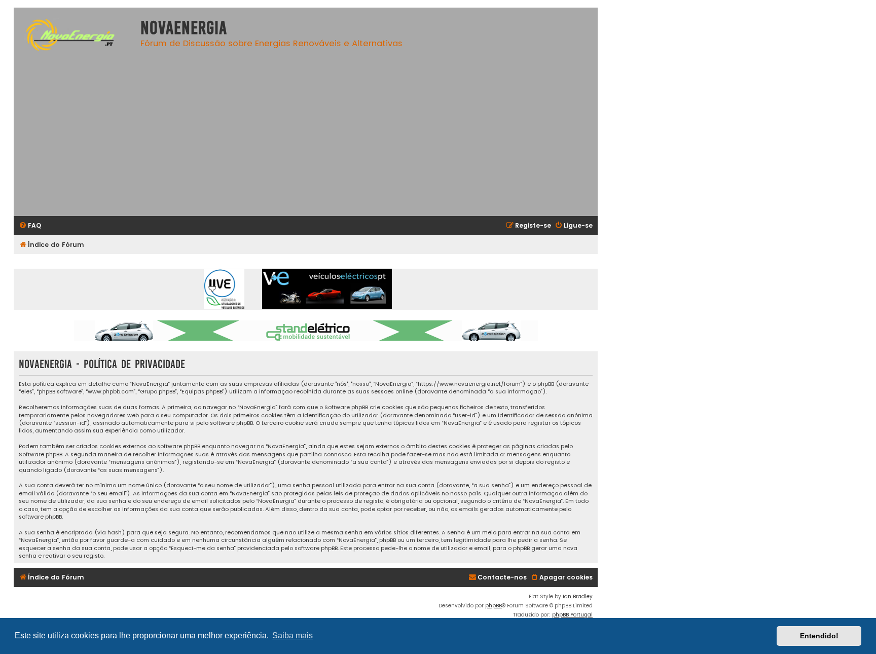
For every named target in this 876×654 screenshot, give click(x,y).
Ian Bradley (578, 596)
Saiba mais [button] (292, 635)
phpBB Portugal (572, 615)
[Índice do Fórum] (74, 36)
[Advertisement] (320, 137)
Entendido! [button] (819, 636)
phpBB (493, 605)
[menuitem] (30, 226)
